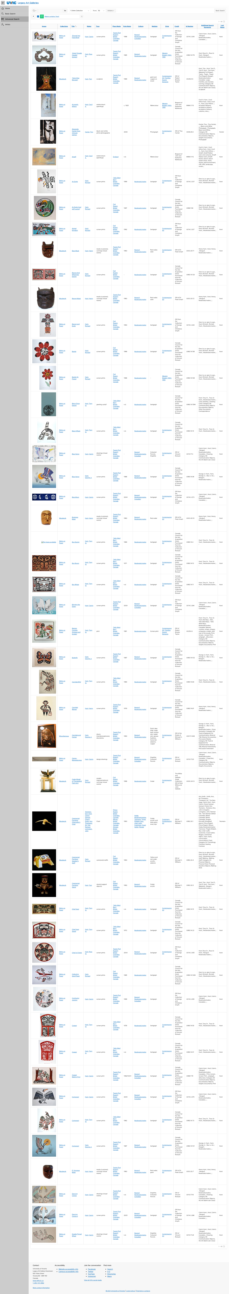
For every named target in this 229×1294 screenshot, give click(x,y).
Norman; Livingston (88, 828)
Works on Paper (62, 36)
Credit (177, 26)
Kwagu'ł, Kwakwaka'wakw (140, 79)
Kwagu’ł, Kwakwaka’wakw (140, 35)
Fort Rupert (115, 205)
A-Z (108, 1271)
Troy (91, 132)
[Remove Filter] (82, 16)
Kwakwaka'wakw (140, 56)
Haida (136, 815)
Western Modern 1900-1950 (167, 55)
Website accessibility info (68, 1269)
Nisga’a (141, 827)
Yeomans (88, 812)
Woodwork (62, 79)
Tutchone (137, 819)
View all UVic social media (93, 1280)
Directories (111, 1274)
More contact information (41, 1288)
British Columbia (116, 80)
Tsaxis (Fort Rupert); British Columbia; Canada (117, 36)
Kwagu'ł (137, 54)
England (115, 157)
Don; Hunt (88, 814)
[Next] (224, 21)
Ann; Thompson (89, 822)
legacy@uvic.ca (38, 1280)
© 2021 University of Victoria (115, 1291)
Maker (89, 26)
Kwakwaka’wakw (140, 817)
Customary (165, 819)
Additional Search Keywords (207, 26)
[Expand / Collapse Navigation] (3, 3)
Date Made (127, 26)
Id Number (189, 26)
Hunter (87, 132)
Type (97, 26)
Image (44, 26)
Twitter (90, 1271)
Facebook (92, 1269)
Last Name (222, 26)
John (86, 831)
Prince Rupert (115, 811)
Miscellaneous (64, 736)
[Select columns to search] (35, 11)
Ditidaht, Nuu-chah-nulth (139, 822)
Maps (109, 1276)
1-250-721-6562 (38, 1283)
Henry (91, 251)
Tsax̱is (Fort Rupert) (117, 76)
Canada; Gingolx (116, 826)
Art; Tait (87, 825)
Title (77, 26)
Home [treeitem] (7, 8)
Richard (87, 182)
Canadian (137, 38)
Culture (140, 26)
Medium (154, 26)
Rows (95, 10)
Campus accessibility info (68, 1271)
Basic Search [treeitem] (10, 14)
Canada (115, 83)
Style (167, 26)
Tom (90, 79)
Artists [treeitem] (7, 24)
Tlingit (143, 819)
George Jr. (88, 478)
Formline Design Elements (166, 80)
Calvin (91, 36)
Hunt (86, 36)
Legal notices (130, 1291)
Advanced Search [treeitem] (12, 19)
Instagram (92, 1276)
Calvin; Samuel (87, 816)
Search (110, 1269)
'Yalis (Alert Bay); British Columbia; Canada (116, 181)
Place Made (117, 26)
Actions (110, 10)
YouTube (91, 1274)
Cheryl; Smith (87, 820)
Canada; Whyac (116, 818)
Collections (64, 26)
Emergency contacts (143, 1291)
